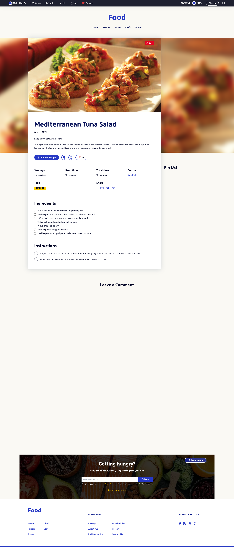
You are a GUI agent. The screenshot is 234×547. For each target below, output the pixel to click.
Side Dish (132, 175)
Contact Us (117, 534)
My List (63, 3)
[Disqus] (117, 325)
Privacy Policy (109, 484)
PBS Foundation (95, 534)
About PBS (93, 529)
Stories (138, 27)
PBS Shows (35, 3)
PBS (13, 3)
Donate (89, 3)
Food (117, 17)
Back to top (197, 460)
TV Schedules (118, 523)
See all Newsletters (117, 490)
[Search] (223, 3)
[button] (191, 3)
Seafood (40, 188)
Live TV (22, 3)
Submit (145, 479)
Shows (118, 27)
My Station (50, 3)
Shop (75, 3)
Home (95, 27)
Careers (116, 529)
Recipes (106, 27)
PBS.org (92, 523)
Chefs (128, 27)
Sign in (212, 3)
